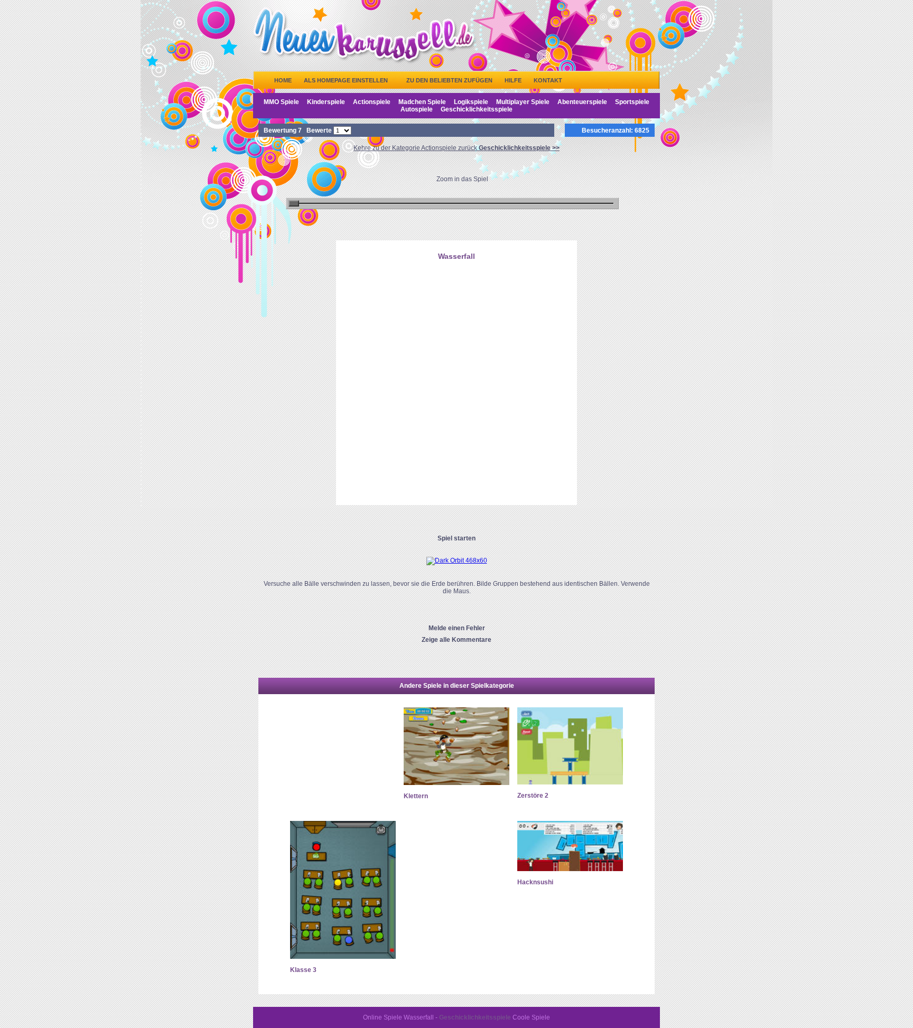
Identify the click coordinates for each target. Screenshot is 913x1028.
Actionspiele (371, 102)
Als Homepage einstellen (346, 80)
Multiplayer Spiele (522, 102)
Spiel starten (456, 538)
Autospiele (416, 109)
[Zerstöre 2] (570, 782)
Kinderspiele (326, 102)
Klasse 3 (303, 970)
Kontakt (548, 80)
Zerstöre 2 (532, 795)
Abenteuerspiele (582, 102)
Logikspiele (471, 102)
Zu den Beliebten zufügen (449, 80)
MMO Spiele (281, 102)
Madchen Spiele (422, 102)
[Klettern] (456, 783)
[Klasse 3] (343, 956)
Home (283, 80)
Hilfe (513, 80)
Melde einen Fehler (456, 628)
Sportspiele (632, 102)
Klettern (416, 796)
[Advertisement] (456, 318)
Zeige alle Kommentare (456, 639)
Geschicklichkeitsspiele (477, 109)
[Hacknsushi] (570, 869)
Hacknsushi (535, 882)
